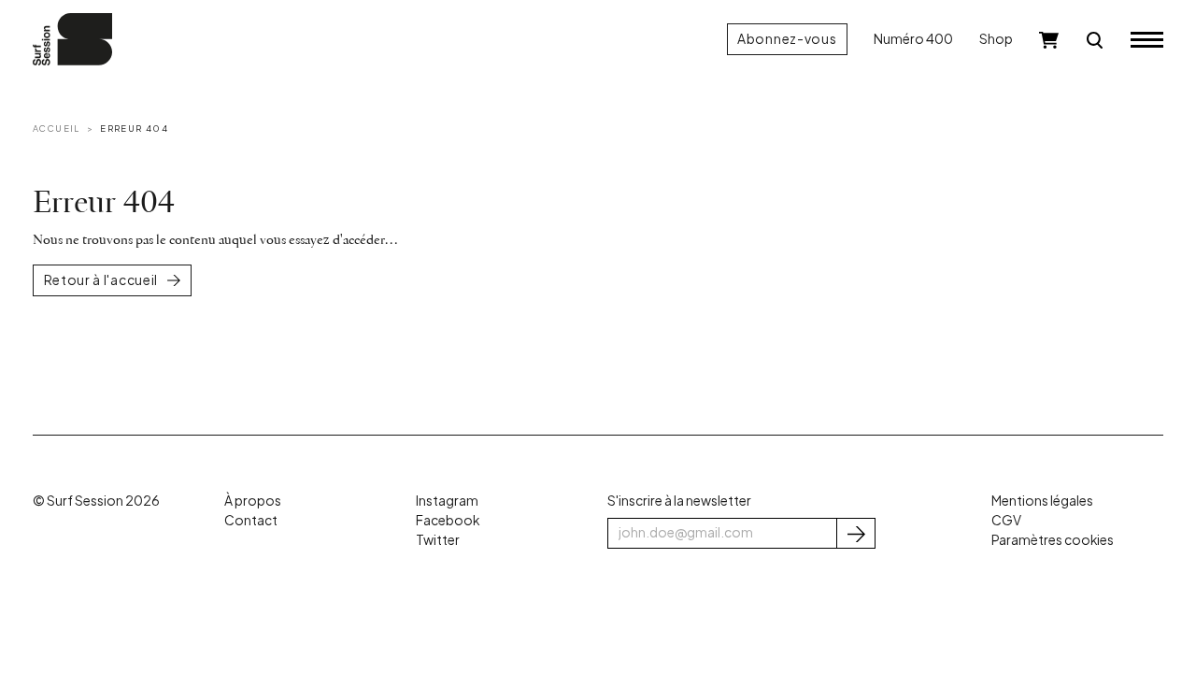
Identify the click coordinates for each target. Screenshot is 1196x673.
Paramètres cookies (1052, 540)
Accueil (56, 128)
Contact (251, 520)
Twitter (438, 540)
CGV (1006, 520)
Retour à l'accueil (101, 280)
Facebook (447, 520)
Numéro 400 (913, 39)
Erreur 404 (134, 128)
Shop (996, 39)
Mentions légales (1042, 500)
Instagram (447, 500)
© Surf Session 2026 (96, 500)
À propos (252, 500)
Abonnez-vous (786, 39)
